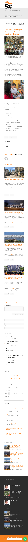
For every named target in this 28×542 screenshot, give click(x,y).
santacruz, (6, 290)
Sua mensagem (8, 305)
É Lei (7, 343)
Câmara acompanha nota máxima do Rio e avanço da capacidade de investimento (14, 245)
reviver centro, (10, 192)
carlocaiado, (6, 289)
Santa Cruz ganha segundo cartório (14, 423)
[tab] (5, 406)
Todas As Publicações (11, 10)
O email (6, 321)
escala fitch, (13, 255)
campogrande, (18, 288)
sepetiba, (11, 290)
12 (14, 387)
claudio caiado (12, 223)
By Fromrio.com (12, 539)
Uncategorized (9, 362)
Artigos (7, 336)
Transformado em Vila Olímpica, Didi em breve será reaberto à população (14, 409)
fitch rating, (18, 255)
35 (7, 137)
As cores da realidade (15, 485)
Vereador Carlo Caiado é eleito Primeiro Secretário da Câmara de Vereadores (14, 428)
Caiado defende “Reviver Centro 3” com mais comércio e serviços (13, 180)
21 (19, 390)
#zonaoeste (6, 146)
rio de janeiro (16, 192)
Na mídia (8, 348)
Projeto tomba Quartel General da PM (14, 414)
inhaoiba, (15, 289)
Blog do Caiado (9, 339)
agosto (14, 375)
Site (5, 325)
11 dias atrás (11, 288)
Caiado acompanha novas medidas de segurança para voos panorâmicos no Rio (13, 213)
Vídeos (7, 365)
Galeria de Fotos (10, 346)
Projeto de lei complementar (13, 355)
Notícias (18, 10)
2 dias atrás (10, 191)
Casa (5, 10)
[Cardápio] (22, 3)
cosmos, (11, 289)
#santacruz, (6, 145)
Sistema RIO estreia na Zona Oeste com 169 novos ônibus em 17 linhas (13, 278)
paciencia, (19, 289)
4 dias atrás (10, 222)
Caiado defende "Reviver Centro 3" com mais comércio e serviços (15, 446)
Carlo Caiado (18, 155)
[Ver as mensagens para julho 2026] (6, 375)
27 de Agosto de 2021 (14, 23)
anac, (15, 222)
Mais (8, 226)
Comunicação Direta (11, 341)
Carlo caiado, (7, 223)
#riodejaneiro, (7, 144)
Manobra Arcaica (14, 500)
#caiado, (8, 141)
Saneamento (9, 360)
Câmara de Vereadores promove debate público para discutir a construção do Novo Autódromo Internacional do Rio (16, 494)
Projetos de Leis (10, 357)
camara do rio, (17, 191)
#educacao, (6, 142)
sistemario (15, 290)
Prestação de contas (11, 353)
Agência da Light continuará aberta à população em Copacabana (14, 418)
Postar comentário (18, 314)
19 (14, 390)
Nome (6, 318)
